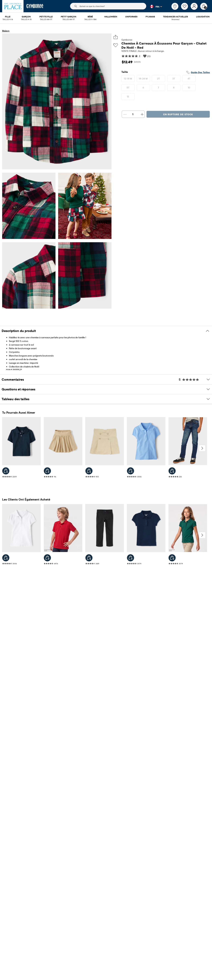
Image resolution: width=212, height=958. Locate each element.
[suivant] (202, 448)
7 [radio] (158, 87)
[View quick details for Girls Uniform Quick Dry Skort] (47, 471)
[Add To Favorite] (115, 45)
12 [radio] (128, 96)
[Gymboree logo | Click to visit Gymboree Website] (35, 6)
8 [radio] (173, 87)
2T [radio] (158, 78)
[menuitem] (7, 16)
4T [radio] (189, 78)
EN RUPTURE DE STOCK (178, 114)
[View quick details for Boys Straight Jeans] (172, 471)
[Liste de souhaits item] (186, 8)
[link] (174, 6)
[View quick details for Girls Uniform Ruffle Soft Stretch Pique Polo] (130, 557)
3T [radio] (173, 78)
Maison (5, 30)
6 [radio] (143, 87)
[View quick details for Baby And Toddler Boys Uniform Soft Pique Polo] (5, 471)
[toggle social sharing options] (115, 37)
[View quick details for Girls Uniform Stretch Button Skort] (89, 471)
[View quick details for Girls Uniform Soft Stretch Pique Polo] (130, 471)
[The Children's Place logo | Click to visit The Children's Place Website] (13, 6)
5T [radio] (128, 87)
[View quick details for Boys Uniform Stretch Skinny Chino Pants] (89, 557)
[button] (154, 6)
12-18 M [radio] (128, 78)
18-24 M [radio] (143, 78)
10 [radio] (189, 87)
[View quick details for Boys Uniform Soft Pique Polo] (47, 557)
